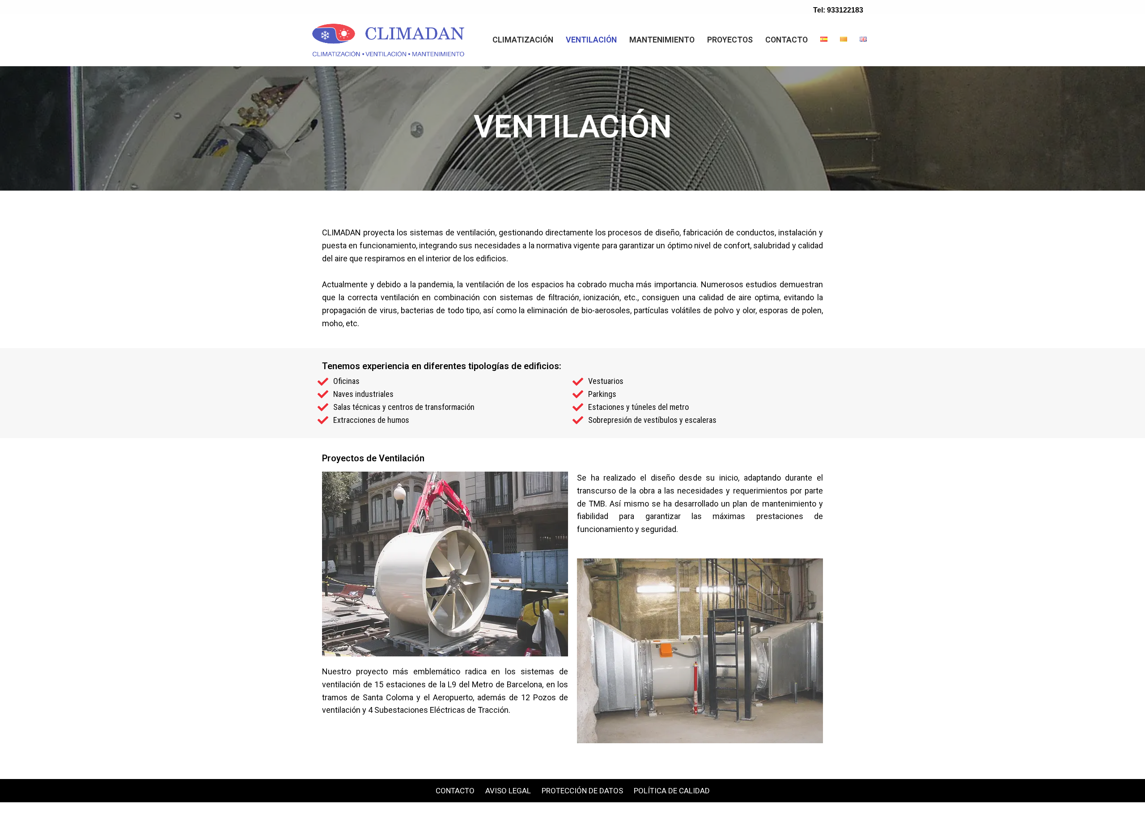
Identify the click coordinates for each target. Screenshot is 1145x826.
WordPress (384, 813)
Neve (285, 813)
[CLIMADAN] (390, 40)
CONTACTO (786, 39)
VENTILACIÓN (591, 39)
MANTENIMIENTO (662, 39)
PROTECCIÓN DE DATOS (582, 790)
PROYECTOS (730, 39)
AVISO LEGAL (508, 790)
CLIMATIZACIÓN (522, 39)
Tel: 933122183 (838, 10)
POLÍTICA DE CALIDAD (672, 790)
